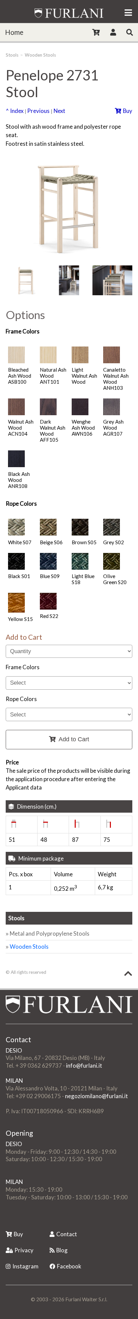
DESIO (14, 1050)
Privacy (23, 1250)
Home (14, 32)
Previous (38, 110)
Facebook (69, 1266)
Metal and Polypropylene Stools (49, 933)
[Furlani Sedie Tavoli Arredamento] (6, 1219)
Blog (62, 1250)
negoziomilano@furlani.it (96, 1096)
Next (59, 110)
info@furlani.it (84, 1065)
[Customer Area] (113, 32)
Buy (127, 110)
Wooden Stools (40, 55)
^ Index (14, 110)
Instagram (25, 1266)
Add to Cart (74, 739)
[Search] (129, 32)
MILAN (14, 1080)
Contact (66, 1234)
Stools (12, 55)
